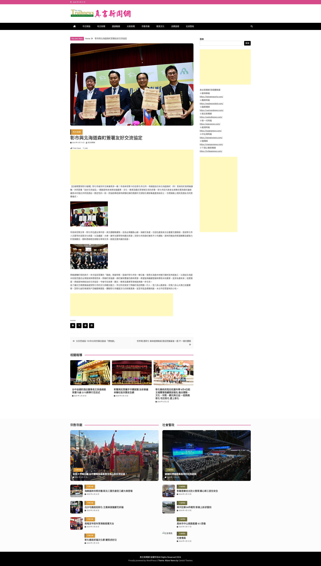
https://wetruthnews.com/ (211, 117)
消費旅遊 (175, 26)
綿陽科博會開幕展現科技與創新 (180, 474)
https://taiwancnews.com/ (211, 137)
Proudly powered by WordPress (142, 560)
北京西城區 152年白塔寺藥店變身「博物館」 (96, 341)
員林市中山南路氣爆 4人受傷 (191, 523)
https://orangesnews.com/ (211, 144)
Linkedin (91, 325)
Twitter (79, 325)
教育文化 (160, 26)
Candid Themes (185, 560)
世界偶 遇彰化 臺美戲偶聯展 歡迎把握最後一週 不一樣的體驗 (164, 341)
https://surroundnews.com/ (212, 110)
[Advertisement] (131, 167)
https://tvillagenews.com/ (211, 151)
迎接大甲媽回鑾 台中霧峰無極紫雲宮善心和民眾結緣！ (100, 474)
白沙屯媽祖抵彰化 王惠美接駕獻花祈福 (104, 507)
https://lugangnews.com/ (211, 131)
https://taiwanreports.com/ (211, 97)
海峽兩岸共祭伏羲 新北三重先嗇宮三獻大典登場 (109, 491)
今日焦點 (86, 26)
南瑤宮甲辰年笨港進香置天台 (99, 523)
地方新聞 (101, 26)
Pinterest (85, 325)
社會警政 (190, 26)
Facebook (72, 325)
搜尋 (202, 39)
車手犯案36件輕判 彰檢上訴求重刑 (194, 507)
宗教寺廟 (146, 26)
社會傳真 (181, 538)
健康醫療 (116, 26)
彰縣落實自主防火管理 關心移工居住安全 (197, 491)
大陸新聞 (131, 26)
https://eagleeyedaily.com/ (211, 103)
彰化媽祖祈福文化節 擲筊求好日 (101, 540)
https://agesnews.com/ (210, 124)
